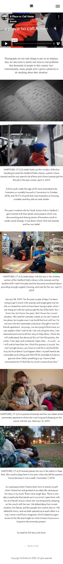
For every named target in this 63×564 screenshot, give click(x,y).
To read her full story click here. (31, 532)
